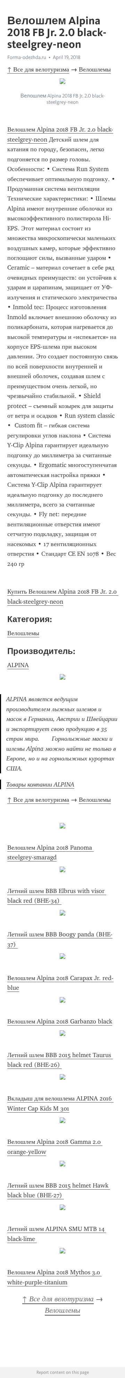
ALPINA (18, 665)
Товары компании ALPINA (40, 784)
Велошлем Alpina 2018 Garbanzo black (59, 1021)
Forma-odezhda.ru (26, 57)
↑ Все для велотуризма (38, 69)
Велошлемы (95, 69)
